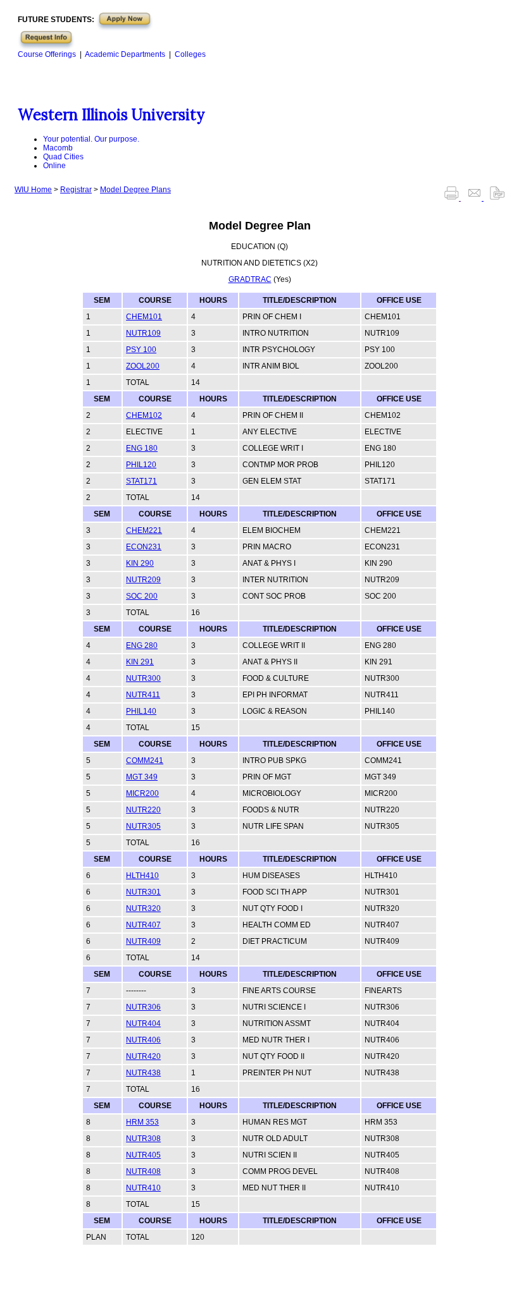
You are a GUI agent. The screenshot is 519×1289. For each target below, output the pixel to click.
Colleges (190, 54)
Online (54, 165)
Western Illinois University (111, 115)
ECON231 (143, 546)
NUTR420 (143, 1056)
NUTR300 (143, 678)
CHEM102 (144, 415)
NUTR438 (143, 1072)
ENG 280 (142, 645)
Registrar (76, 189)
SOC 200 (142, 596)
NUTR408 (143, 1171)
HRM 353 (142, 1122)
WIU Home (33, 189)
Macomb (58, 148)
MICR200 (142, 793)
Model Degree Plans (135, 189)
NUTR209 (143, 579)
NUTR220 (143, 809)
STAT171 (141, 481)
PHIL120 (141, 464)
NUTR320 (143, 908)
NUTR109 (143, 333)
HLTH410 (142, 875)
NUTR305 (143, 826)
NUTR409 (143, 941)
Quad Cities (63, 156)
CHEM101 (144, 316)
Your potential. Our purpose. (91, 139)
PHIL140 (141, 711)
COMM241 (144, 760)
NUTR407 (143, 924)
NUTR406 (143, 1039)
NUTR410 (143, 1187)
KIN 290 (140, 563)
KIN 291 (140, 661)
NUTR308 (143, 1138)
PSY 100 (141, 349)
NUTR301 (143, 892)
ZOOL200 (142, 366)
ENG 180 (142, 448)
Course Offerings (47, 54)
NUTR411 (143, 694)
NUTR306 (143, 1007)
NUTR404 (143, 1023)
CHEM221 (144, 530)
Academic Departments (125, 54)
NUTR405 (143, 1155)
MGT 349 (142, 777)
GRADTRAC (250, 279)
